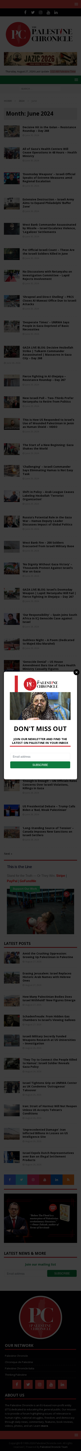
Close (76, 672)
